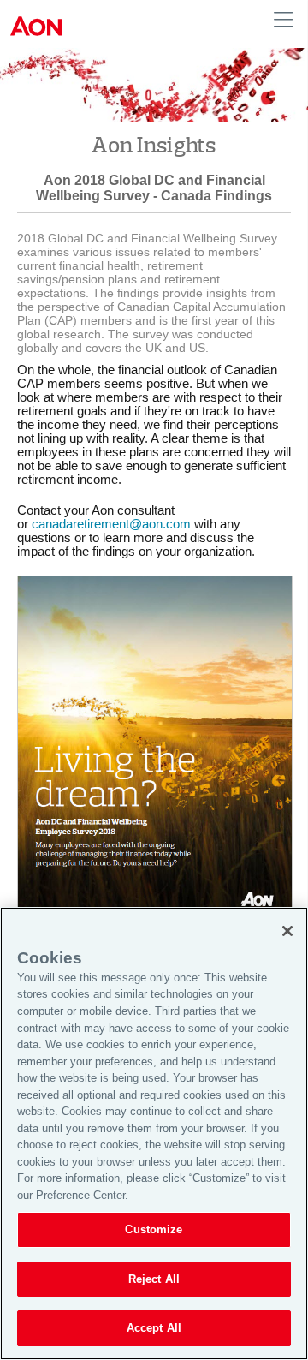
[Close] (287, 931)
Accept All (154, 1327)
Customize (153, 1229)
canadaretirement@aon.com (111, 524)
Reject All (154, 1279)
